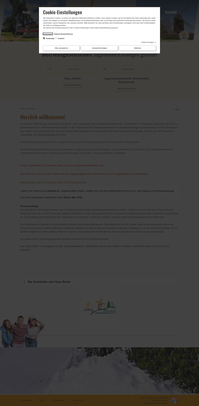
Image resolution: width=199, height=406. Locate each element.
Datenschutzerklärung (63, 34)
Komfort (61, 38)
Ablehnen (137, 48)
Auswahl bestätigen (99, 48)
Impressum (48, 34)
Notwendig (50, 38)
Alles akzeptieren (61, 48)
